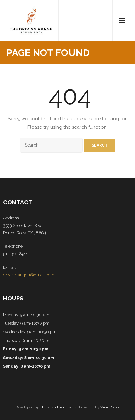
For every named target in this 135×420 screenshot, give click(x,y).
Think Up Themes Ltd (58, 407)
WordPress (109, 407)
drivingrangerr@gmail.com (28, 274)
